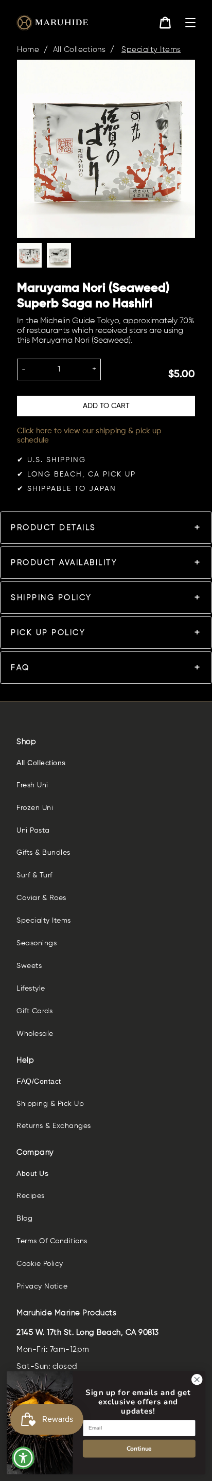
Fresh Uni (32, 785)
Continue (139, 1448)
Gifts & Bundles (43, 852)
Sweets (29, 965)
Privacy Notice (41, 1286)
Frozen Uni (34, 808)
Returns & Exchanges (53, 1126)
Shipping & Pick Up (50, 1103)
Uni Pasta (33, 830)
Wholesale (35, 1033)
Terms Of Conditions (51, 1241)
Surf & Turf (34, 875)
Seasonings (36, 943)
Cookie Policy (39, 1263)
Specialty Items (151, 50)
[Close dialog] (197, 1379)
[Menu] (190, 22)
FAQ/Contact (38, 1081)
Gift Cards (34, 1011)
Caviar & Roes (41, 898)
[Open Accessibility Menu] (23, 1458)
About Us (32, 1173)
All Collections (79, 50)
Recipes (30, 1196)
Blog (24, 1218)
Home (28, 50)
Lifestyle (30, 988)
